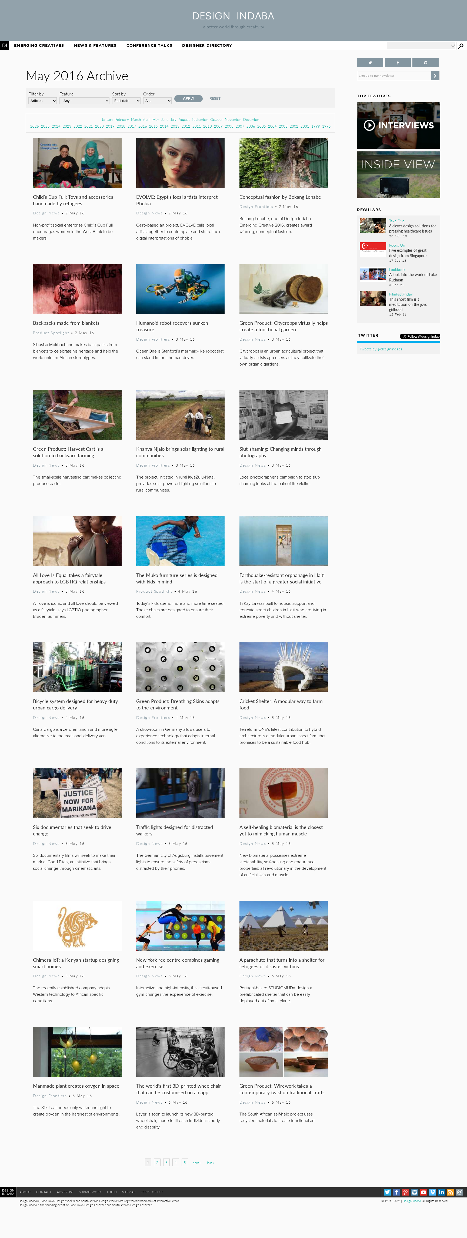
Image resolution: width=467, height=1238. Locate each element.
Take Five (396, 220)
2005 (261, 126)
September (200, 119)
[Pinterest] (405, 1192)
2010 (207, 126)
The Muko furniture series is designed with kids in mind (177, 578)
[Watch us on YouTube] (423, 1192)
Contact (43, 1192)
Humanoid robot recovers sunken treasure (172, 326)
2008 (229, 126)
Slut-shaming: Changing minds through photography (280, 452)
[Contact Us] (459, 1192)
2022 (78, 126)
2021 (88, 126)
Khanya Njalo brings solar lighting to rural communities (180, 452)
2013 (175, 126)
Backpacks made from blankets (66, 322)
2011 (196, 126)
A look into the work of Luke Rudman (413, 277)
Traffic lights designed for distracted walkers (174, 830)
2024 (56, 126)
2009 (218, 126)
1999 (315, 126)
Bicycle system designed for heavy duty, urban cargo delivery (76, 704)
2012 (186, 126)
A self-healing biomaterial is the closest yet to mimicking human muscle (281, 830)
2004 (272, 126)
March (136, 119)
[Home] (233, 18)
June (164, 119)
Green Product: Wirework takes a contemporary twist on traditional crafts (282, 1089)
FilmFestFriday (401, 294)
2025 (45, 126)
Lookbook (397, 269)
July (173, 119)
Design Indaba (412, 1201)
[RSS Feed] (450, 1192)
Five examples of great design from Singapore (407, 252)
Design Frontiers (256, 206)
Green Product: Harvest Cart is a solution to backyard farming (68, 452)
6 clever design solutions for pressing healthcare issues (412, 228)
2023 (67, 126)
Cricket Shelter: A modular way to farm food (281, 704)
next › (197, 1162)
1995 (326, 126)
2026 (34, 126)
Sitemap (128, 1192)
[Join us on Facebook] (398, 62)
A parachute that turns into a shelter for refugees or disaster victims (282, 963)
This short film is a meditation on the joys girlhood (408, 304)
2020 (99, 126)
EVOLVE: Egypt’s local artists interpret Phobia (177, 200)
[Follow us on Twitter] (370, 62)
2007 (240, 126)
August (184, 119)
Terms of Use (152, 1192)
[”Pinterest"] (425, 62)
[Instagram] (414, 1192)
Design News (46, 212)
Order (149, 94)
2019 (110, 126)
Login (112, 1192)
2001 (305, 126)
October (216, 119)
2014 (164, 126)
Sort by (119, 94)
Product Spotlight (51, 332)
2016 (142, 126)
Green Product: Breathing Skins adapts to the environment (177, 704)
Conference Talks (149, 45)
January (107, 119)
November (233, 119)
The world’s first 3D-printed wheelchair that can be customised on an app (178, 1089)
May (155, 119)
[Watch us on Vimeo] (432, 1192)
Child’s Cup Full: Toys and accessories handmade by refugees (73, 200)
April (146, 119)
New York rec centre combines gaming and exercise (177, 963)
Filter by (36, 94)
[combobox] (421, 45)
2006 (250, 126)
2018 (121, 126)
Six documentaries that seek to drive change (72, 830)
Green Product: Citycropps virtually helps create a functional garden (283, 326)
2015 (153, 126)
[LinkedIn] (441, 1192)
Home (4, 45)
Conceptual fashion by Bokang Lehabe (280, 196)
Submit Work (90, 1192)
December (251, 119)
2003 (283, 126)
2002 (294, 126)
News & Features (95, 45)
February (122, 119)
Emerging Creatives (39, 45)
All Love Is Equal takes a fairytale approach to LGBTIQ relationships (69, 578)
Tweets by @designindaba (381, 348)
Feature (66, 94)
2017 (132, 126)
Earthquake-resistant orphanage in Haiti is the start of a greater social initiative (282, 578)
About (25, 1192)
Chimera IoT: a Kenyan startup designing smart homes (76, 963)
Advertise (65, 1192)
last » (210, 1162)
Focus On (397, 245)
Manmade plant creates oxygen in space (76, 1085)
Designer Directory (207, 45)
